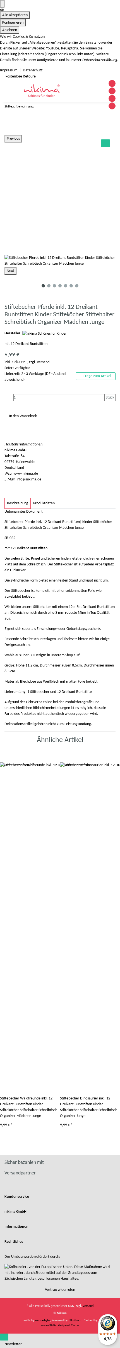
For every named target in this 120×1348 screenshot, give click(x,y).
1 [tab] (43, 285)
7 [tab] (76, 285)
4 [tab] (60, 285)
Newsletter (13, 1344)
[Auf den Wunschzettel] (105, 143)
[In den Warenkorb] (8, 132)
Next (10, 271)
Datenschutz (33, 70)
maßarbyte (42, 1320)
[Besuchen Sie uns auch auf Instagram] (112, 98)
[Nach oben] (4, 1337)
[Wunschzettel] (98, 96)
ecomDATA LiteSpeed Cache (60, 1325)
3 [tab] (54, 285)
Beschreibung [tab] (17, 503)
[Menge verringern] (8, 397)
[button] (91, 96)
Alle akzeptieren (15, 15)
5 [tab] (65, 285)
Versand (43, 362)
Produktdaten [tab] (44, 503)
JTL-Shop (74, 1320)
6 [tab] (71, 285)
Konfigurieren (12, 23)
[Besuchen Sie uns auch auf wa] (112, 105)
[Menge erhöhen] (108, 405)
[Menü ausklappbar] (11, 90)
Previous (13, 139)
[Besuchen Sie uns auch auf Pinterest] (112, 90)
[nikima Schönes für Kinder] (44, 333)
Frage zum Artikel (97, 376)
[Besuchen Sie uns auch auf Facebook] (112, 83)
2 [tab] (49, 285)
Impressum (8, 70)
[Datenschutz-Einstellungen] (2, 3)
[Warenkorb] (101, 96)
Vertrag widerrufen (60, 1290)
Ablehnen (9, 30)
